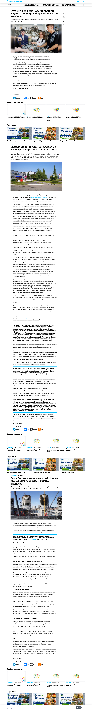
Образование (14, 8)
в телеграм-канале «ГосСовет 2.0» (40, 197)
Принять (79, 707)
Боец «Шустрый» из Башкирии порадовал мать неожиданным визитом (69, 5)
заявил (34, 539)
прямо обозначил (26, 319)
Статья (9, 4)
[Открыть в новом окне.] (18, 98)
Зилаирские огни (14, 1)
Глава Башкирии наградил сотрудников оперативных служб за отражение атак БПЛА (51, 5)
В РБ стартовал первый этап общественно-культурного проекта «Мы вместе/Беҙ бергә (31, 5)
